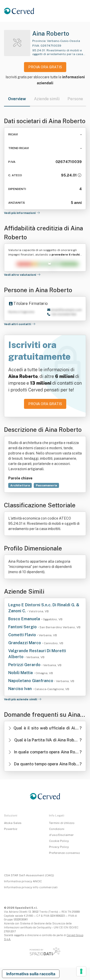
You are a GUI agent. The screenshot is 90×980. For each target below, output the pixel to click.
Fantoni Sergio (23, 626)
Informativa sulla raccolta (30, 973)
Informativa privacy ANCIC (23, 881)
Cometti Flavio (22, 634)
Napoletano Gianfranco (31, 680)
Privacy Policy (59, 847)
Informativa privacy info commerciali (31, 887)
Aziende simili (47, 98)
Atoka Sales (13, 823)
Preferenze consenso (64, 853)
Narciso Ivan (20, 688)
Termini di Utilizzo (61, 823)
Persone (75, 98)
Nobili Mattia (21, 672)
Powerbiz (10, 829)
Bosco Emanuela (24, 619)
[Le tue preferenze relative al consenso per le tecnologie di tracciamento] (81, 971)
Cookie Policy (59, 841)
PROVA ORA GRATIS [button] (45, 67)
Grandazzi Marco (25, 642)
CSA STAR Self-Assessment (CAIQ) (29, 875)
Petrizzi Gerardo (25, 664)
